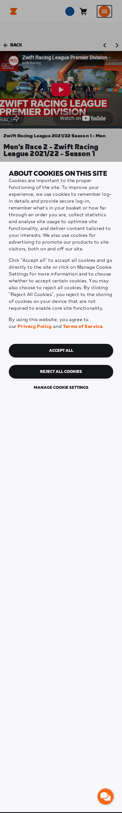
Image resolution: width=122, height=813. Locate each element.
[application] (105, 796)
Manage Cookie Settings (61, 387)
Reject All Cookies (61, 372)
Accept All (61, 351)
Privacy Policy (35, 326)
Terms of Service (83, 326)
